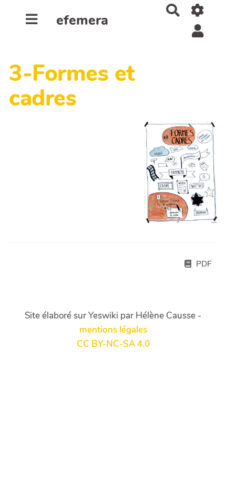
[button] (198, 30)
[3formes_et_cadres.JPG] (175, 177)
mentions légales (113, 330)
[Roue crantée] (198, 10)
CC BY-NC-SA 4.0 (113, 344)
